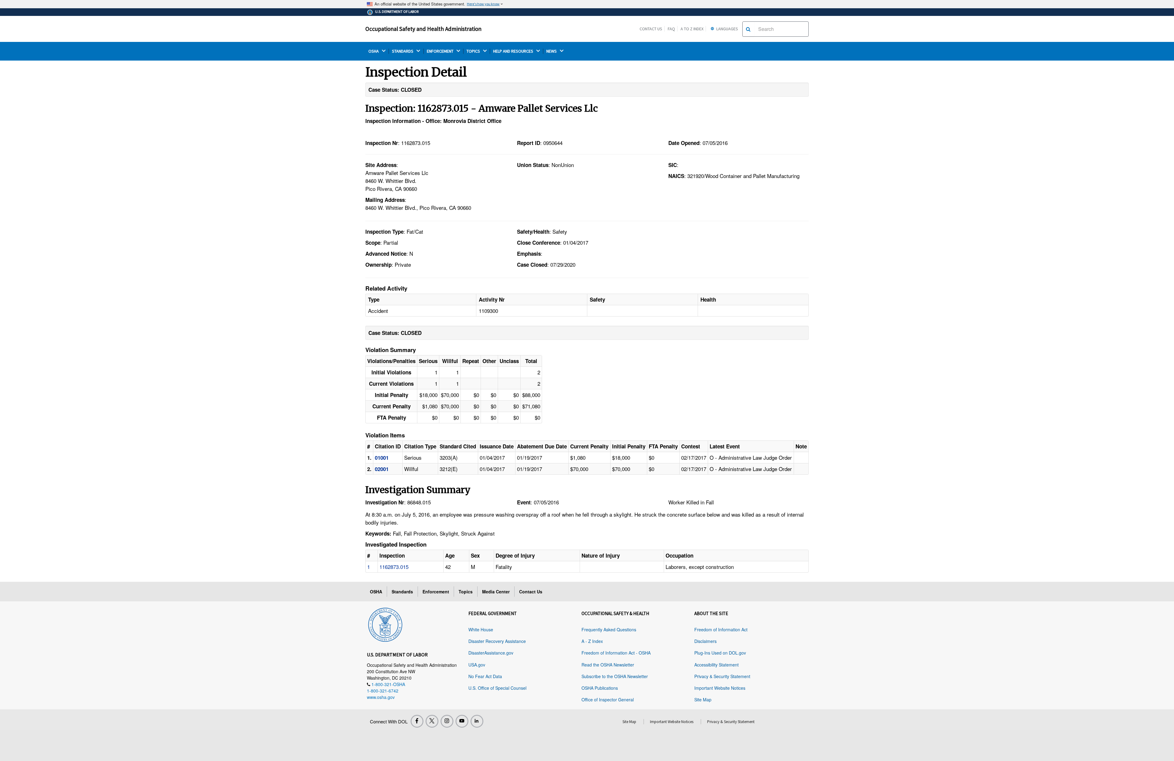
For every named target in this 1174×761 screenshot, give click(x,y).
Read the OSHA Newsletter (607, 665)
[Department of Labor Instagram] (447, 721)
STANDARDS (403, 51)
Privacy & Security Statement (722, 676)
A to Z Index (692, 29)
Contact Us (651, 29)
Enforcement (436, 591)
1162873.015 (393, 566)
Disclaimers (705, 641)
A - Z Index (592, 641)
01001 (382, 457)
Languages (726, 29)
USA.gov (476, 665)
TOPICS (474, 51)
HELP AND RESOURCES (513, 51)
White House (480, 629)
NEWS (552, 51)
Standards (402, 591)
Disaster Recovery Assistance (497, 641)
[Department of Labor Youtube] (462, 721)
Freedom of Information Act (721, 629)
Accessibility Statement (716, 665)
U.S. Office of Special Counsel (497, 688)
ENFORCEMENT (440, 51)
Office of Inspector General (607, 699)
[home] (385, 624)
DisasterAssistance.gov (490, 653)
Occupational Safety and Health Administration (423, 28)
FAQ (671, 29)
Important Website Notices (719, 688)
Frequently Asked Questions (608, 629)
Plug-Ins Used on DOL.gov (720, 653)
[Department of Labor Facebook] (417, 721)
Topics (466, 591)
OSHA (374, 51)
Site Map (702, 699)
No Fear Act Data (485, 676)
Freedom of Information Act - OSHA (616, 653)
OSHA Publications (599, 688)
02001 (382, 469)
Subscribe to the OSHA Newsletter (614, 676)
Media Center (496, 591)
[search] (748, 29)
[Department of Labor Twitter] (432, 721)
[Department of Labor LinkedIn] (477, 721)
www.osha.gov (381, 697)
